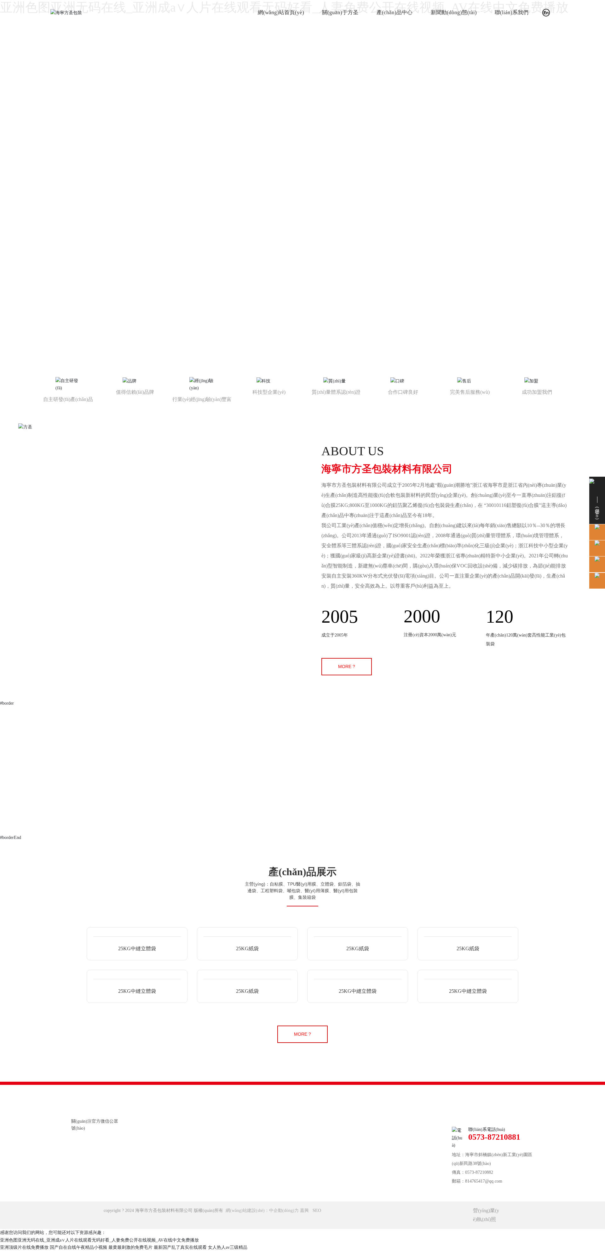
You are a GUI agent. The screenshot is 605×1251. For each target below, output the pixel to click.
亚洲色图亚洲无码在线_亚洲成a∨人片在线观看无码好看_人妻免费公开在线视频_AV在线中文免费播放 (99, 1240)
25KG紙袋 (247, 948)
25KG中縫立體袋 (137, 948)
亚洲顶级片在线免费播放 (24, 1247)
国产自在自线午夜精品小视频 (78, 1247)
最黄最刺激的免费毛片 (130, 1247)
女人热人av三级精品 (227, 1247)
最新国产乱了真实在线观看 (180, 1247)
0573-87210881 (494, 1137)
